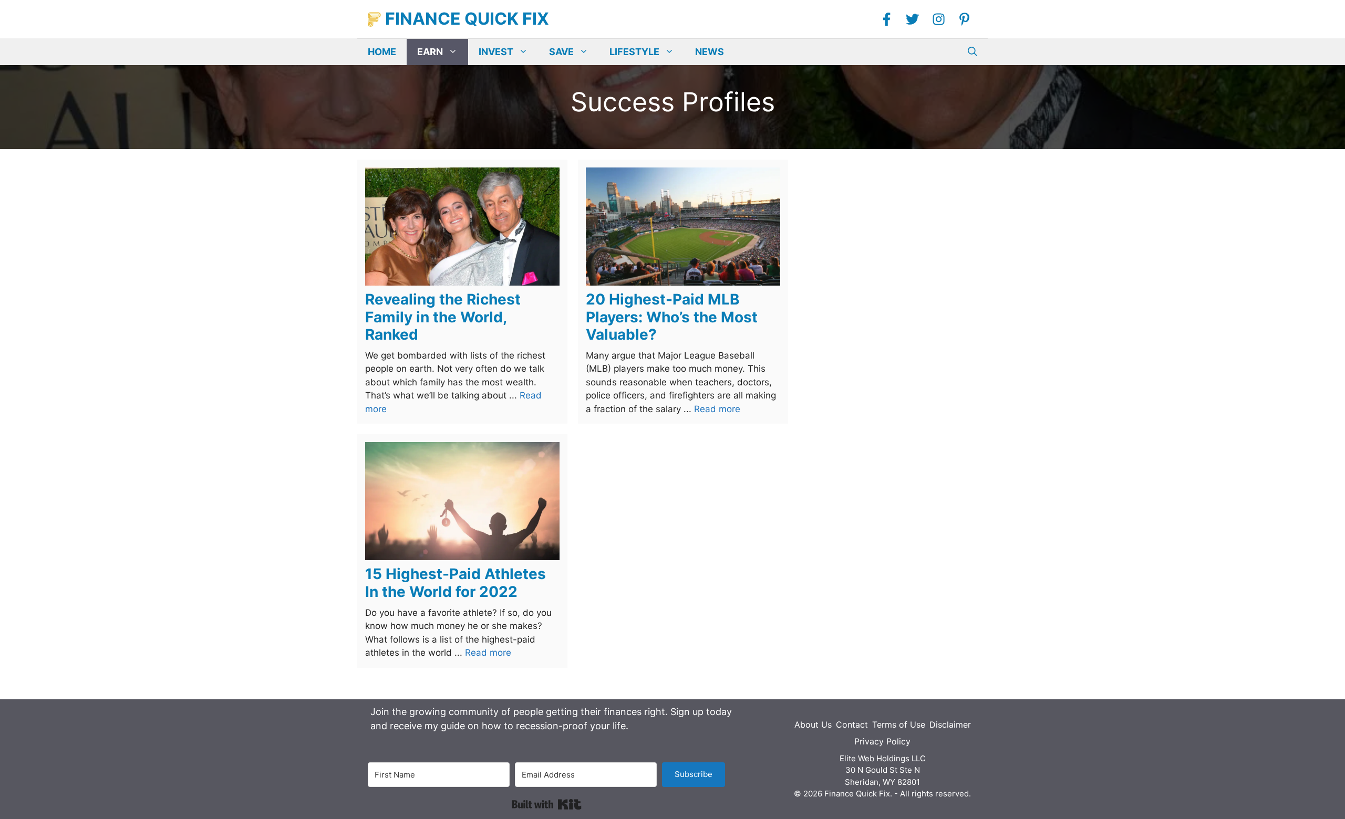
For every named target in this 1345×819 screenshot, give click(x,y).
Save (561, 51)
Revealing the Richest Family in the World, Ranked (443, 316)
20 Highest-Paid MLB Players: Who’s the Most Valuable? (672, 316)
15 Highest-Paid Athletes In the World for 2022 (455, 583)
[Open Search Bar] (972, 52)
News (709, 51)
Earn (430, 51)
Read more (717, 409)
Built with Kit (547, 804)
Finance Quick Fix (467, 18)
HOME (382, 51)
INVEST (496, 51)
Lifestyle (634, 51)
